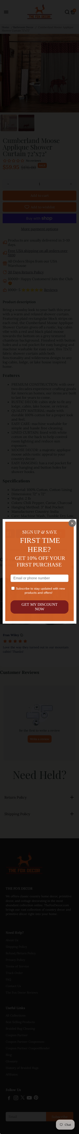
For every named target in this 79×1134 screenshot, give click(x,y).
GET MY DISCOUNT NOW (39, 606)
